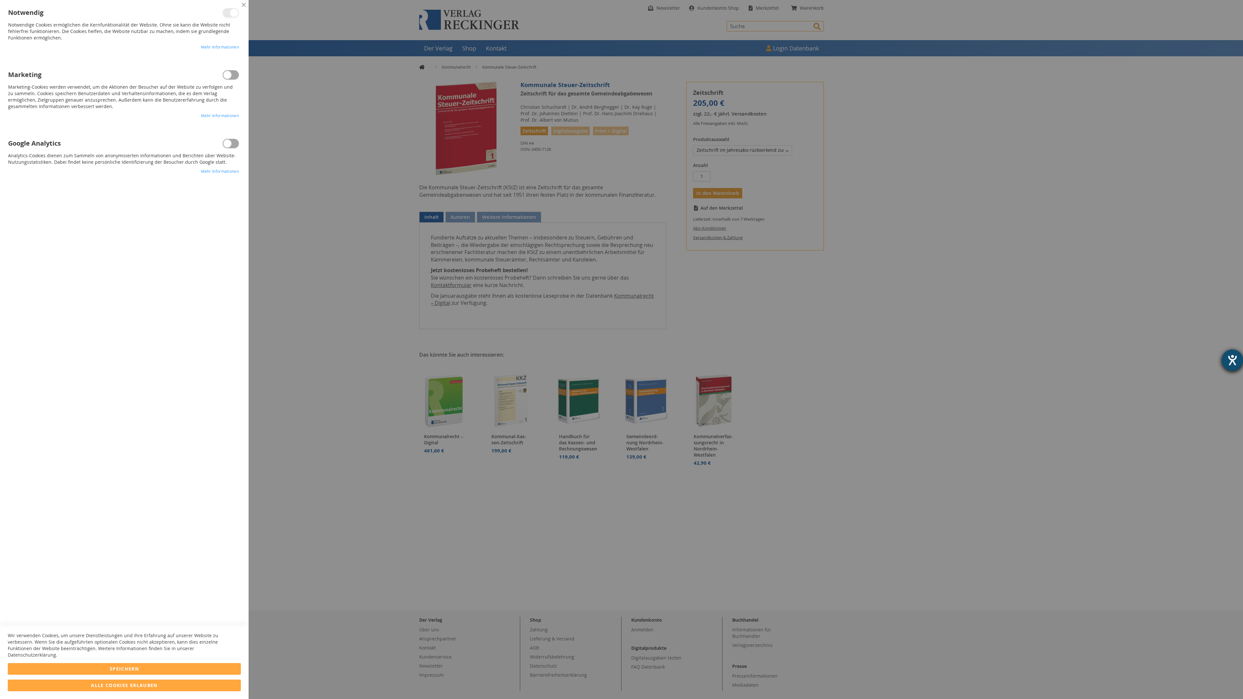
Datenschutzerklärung (32, 655)
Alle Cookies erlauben (124, 685)
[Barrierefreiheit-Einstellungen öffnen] (1232, 360)
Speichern (124, 669)
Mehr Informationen (220, 47)
